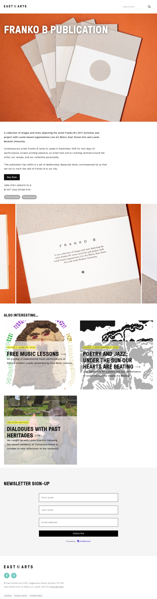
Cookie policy (36, 595)
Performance (29, 197)
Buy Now (12, 177)
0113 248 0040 (57, 587)
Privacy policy (20, 595)
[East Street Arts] (15, 6)
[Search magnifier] (149, 7)
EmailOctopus (85, 541)
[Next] (156, 253)
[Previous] (1, 253)
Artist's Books (12, 197)
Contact (8, 595)
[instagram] (14, 575)
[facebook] (7, 575)
